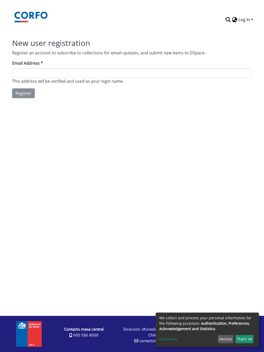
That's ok (244, 339)
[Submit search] (228, 19)
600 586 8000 (85, 335)
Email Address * (27, 63)
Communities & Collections (154, 19)
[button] (235, 24)
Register (23, 93)
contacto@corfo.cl (154, 340)
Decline (225, 339)
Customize (168, 339)
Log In (244, 19)
